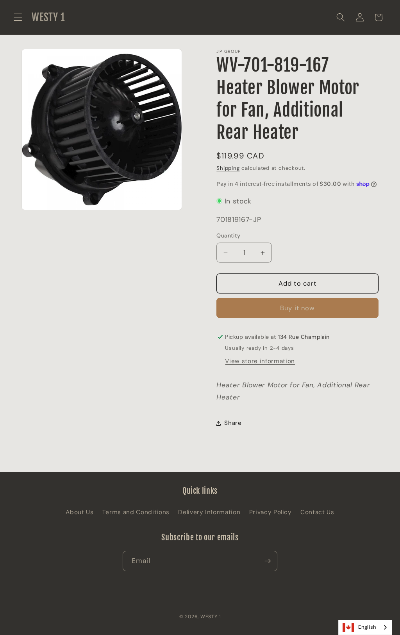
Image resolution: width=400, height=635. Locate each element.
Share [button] (232, 423)
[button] (18, 17)
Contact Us (317, 512)
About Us (79, 512)
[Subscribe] (267, 561)
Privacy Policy (270, 512)
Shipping (227, 168)
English (367, 627)
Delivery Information (209, 512)
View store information (260, 361)
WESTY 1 (210, 616)
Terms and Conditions (136, 512)
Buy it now (297, 308)
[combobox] (365, 627)
